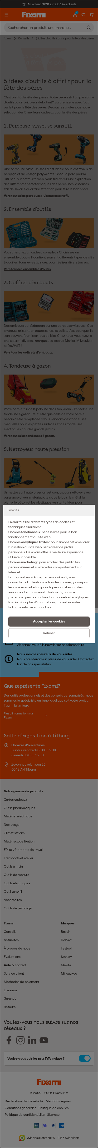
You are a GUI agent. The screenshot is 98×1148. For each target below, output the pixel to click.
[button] (49, 622)
